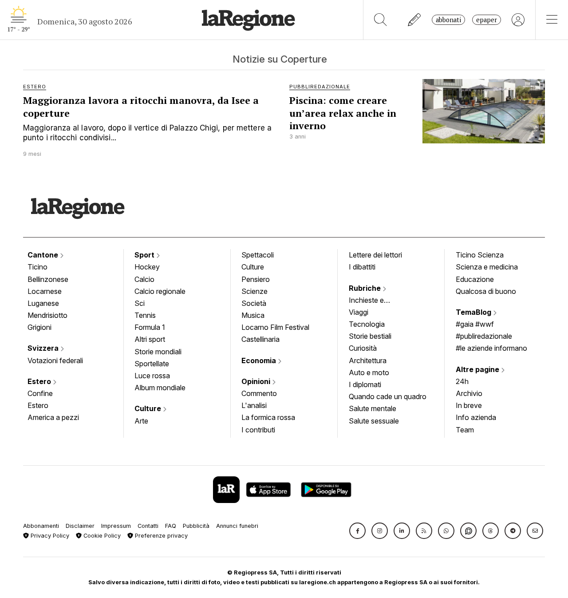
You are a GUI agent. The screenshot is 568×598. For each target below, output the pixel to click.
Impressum (116, 526)
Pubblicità (196, 526)
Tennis (145, 315)
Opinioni (256, 381)
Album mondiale (159, 387)
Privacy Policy (49, 535)
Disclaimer (80, 526)
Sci (139, 303)
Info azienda (476, 417)
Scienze (254, 291)
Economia (259, 360)
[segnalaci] (415, 20)
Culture (148, 408)
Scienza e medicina (487, 266)
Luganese (43, 303)
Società (253, 303)
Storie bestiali (370, 336)
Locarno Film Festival (275, 327)
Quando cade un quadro (387, 396)
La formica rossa (268, 417)
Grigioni (39, 327)
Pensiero (255, 279)
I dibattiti (362, 266)
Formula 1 (149, 327)
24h (462, 381)
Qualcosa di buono (486, 291)
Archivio (469, 393)
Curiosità (363, 348)
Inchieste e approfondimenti (375, 301)
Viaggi (358, 312)
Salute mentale (372, 408)
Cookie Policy (101, 535)
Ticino (37, 266)
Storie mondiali (157, 351)
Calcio (144, 279)
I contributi (258, 429)
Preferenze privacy (160, 535)
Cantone (44, 254)
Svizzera (44, 348)
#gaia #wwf (475, 324)
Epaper (486, 20)
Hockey (147, 266)
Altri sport (149, 339)
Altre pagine (478, 369)
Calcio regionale (159, 291)
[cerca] (380, 20)
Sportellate (151, 363)
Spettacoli (257, 254)
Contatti (148, 526)
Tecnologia (367, 324)
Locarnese (45, 291)
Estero (40, 381)
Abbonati (448, 20)
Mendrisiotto (47, 315)
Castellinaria (260, 339)
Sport (145, 254)
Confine (40, 393)
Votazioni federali (55, 360)
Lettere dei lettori (375, 254)
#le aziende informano (491, 348)
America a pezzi (53, 417)
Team (465, 429)
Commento (259, 393)
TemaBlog (474, 312)
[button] (357, 531)
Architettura (368, 360)
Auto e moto (369, 372)
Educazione (475, 279)
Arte (141, 420)
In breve (469, 405)
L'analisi (254, 405)
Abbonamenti (41, 526)
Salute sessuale (374, 420)
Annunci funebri (237, 526)
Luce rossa (152, 375)
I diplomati (365, 384)
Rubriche (366, 288)
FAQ (170, 526)
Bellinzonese (48, 279)
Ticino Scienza (480, 254)
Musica (252, 315)
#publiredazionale (484, 336)
